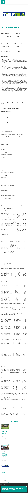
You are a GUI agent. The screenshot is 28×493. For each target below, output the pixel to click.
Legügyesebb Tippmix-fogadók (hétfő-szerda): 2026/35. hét (5, 472)
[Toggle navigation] (26, 0)
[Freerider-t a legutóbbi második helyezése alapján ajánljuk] (5, 426)
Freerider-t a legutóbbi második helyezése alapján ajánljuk (4, 433)
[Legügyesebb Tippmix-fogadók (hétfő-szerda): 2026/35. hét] (5, 466)
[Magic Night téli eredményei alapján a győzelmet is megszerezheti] (5, 447)
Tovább (5, 444)
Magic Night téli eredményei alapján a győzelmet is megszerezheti (5, 454)
